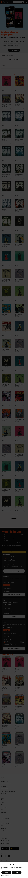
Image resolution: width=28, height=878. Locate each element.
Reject (6, 872)
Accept (16, 872)
